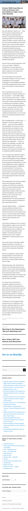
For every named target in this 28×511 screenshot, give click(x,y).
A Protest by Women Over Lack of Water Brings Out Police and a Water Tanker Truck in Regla (14, 398)
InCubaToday (7, 462)
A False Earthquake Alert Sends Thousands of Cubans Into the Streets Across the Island (14, 419)
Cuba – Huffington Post (10, 449)
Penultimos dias (8, 468)
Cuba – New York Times (10, 451)
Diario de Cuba (7, 455)
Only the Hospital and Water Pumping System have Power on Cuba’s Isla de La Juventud (14, 425)
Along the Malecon (9, 443)
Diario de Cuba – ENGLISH (11, 457)
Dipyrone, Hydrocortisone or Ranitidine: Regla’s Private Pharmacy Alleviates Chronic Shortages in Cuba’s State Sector (15, 383)
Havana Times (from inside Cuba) (13, 461)
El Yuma (6, 459)
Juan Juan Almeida (6, 318)
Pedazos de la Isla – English (11, 466)
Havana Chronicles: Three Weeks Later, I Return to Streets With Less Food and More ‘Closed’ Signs (14, 414)
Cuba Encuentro (8, 453)
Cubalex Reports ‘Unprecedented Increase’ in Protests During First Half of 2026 (14, 408)
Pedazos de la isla (8, 464)
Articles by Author (7, 500)
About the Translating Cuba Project (11, 504)
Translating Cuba (9, 2)
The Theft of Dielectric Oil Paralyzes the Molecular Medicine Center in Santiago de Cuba (14, 393)
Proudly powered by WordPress (17, 508)
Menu (23, 2)
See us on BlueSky (12, 354)
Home (4, 497)
